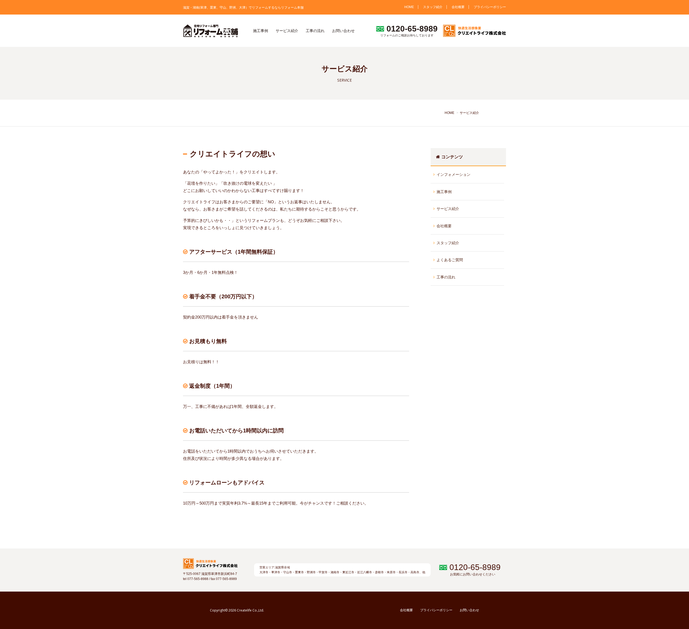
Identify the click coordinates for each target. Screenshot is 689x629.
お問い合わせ (343, 31)
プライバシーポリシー (490, 7)
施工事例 (260, 31)
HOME (409, 7)
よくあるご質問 (450, 260)
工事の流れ (315, 31)
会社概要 (458, 7)
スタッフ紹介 (432, 7)
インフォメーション (453, 174)
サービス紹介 (287, 31)
